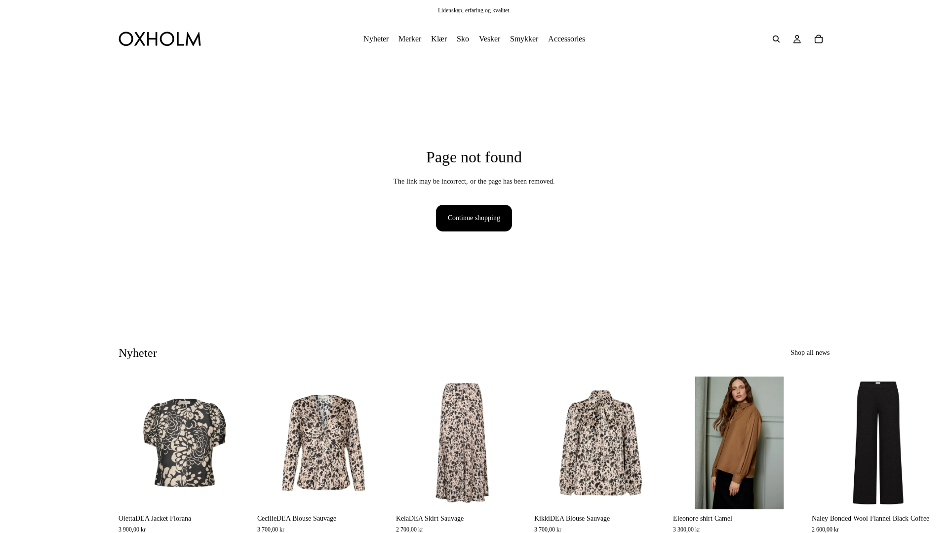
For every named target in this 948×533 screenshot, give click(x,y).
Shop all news (810, 352)
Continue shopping (474, 218)
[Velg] (236, 494)
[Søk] (776, 39)
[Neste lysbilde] (819, 455)
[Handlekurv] (819, 39)
